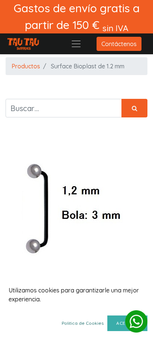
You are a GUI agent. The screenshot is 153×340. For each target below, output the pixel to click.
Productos (26, 66)
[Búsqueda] (134, 108)
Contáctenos (119, 44)
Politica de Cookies (83, 323)
